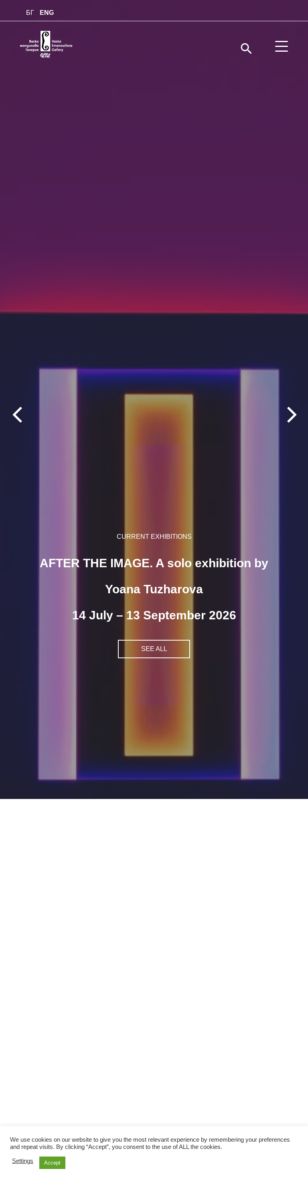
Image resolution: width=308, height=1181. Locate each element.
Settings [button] (22, 1161)
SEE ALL (154, 648)
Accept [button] (52, 1163)
